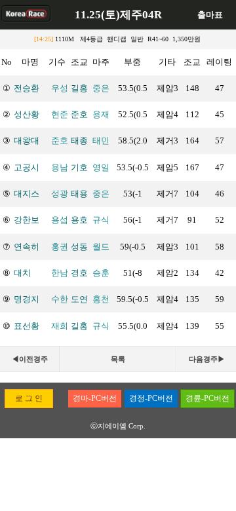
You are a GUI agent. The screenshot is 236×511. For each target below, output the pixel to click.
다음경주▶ (207, 359)
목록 (118, 359)
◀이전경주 (30, 359)
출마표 (210, 15)
